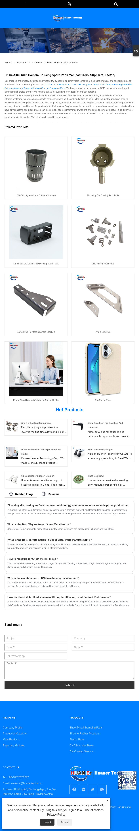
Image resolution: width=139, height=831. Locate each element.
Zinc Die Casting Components (36, 423)
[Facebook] (74, 789)
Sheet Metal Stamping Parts (86, 727)
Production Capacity (15, 733)
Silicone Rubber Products (85, 733)
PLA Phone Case (102, 400)
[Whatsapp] (102, 789)
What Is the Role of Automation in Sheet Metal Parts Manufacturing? (49, 539)
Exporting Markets (13, 745)
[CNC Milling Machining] (103, 232)
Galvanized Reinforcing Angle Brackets (36, 332)
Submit (69, 685)
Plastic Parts (77, 739)
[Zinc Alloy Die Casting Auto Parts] (103, 163)
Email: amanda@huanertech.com (22, 783)
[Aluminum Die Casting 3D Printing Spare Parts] (36, 232)
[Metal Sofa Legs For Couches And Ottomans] (79, 426)
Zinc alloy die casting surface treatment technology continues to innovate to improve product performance (69, 505)
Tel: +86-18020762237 (16, 777)
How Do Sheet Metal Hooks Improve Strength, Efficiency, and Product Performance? (59, 597)
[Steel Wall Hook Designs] (79, 452)
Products (22, 62)
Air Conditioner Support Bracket (37, 476)
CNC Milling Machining (103, 263)
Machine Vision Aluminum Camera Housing (66, 84)
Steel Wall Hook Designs (100, 449)
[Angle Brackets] (103, 300)
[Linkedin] (83, 789)
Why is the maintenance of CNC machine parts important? (43, 578)
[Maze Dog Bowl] (79, 479)
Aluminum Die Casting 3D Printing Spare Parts (36, 263)
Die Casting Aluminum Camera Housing (36, 195)
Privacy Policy (56, 814)
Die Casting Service (81, 751)
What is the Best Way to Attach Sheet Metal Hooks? (39, 524)
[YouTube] (92, 789)
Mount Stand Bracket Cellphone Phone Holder (36, 400)
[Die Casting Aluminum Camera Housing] (36, 163)
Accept (65, 822)
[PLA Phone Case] (103, 368)
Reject (47, 822)
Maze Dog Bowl (96, 476)
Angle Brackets (103, 332)
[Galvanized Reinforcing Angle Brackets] (36, 300)
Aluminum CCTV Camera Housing (105, 84)
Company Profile (12, 727)
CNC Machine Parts (81, 745)
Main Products (11, 739)
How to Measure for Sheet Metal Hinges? (32, 558)
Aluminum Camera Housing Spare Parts (55, 62)
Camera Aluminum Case (53, 88)
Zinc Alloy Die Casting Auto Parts (103, 195)
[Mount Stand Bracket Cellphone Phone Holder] (36, 368)
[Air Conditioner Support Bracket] (12, 479)
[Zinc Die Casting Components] (12, 426)
